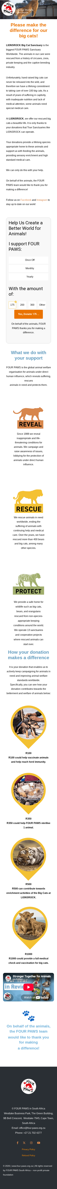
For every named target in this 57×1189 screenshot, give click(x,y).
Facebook (26, 200)
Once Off (29, 260)
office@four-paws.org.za (32, 1128)
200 (22, 305)
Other (42, 305)
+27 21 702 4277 (33, 1133)
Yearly (29, 276)
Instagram (42, 200)
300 (32, 305)
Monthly (29, 268)
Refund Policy (28, 1155)
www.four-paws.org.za (22, 1166)
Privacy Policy (28, 1149)
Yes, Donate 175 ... (28, 314)
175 (12, 305)
